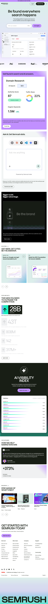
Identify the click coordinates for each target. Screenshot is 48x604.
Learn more (5, 357)
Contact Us (26, 559)
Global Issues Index (28, 554)
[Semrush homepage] (4, 4)
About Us (26, 543)
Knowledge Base (38, 543)
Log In (32, 3)
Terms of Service (14, 575)
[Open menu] (46, 3)
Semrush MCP (16, 543)
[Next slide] (6, 286)
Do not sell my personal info (27, 557)
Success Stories (4, 554)
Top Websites (15, 556)
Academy (37, 545)
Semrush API (38, 547)
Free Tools (15, 558)
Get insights (36, 25)
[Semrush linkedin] (2, 569)
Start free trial (6, 535)
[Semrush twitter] (14, 569)
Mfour (14, 552)
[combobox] (17, 25)
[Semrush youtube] (9, 569)
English (44, 575)
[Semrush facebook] (11, 569)
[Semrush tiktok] (7, 569)
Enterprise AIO (16, 547)
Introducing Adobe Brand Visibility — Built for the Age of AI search (8, 506)
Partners (26, 551)
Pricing (2, 549)
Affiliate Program (4, 558)
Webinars (37, 557)
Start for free (40, 3)
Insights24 (15, 551)
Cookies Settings (25, 575)
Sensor (14, 560)
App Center (15, 554)
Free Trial (3, 551)
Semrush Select (27, 552)
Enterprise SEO (16, 545)
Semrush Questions (28, 545)
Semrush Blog (38, 555)
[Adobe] (3, 572)
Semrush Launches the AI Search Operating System (24, 506)
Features (3, 545)
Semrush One (4, 543)
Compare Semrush (5, 552)
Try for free (6, 126)
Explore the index (23, 390)
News (25, 547)
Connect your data (8, 186)
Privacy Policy (4, 575)
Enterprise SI (15, 549)
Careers (25, 549)
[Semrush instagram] (4, 569)
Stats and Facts (4, 556)
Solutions (3, 547)
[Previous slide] (2, 286)
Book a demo (7, 239)
